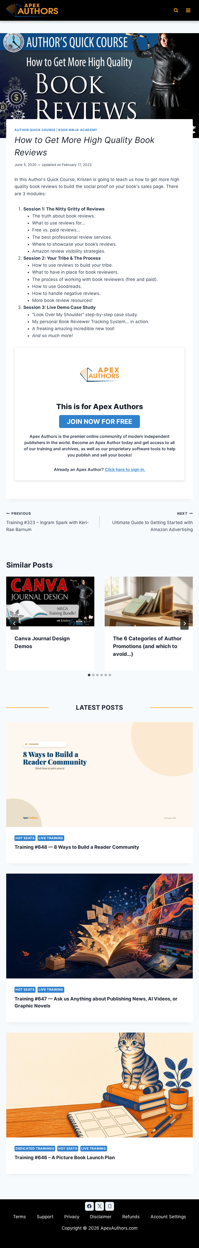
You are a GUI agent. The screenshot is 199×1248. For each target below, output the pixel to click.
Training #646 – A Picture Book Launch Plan (65, 1157)
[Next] (184, 623)
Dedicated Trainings (35, 1148)
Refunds (131, 1216)
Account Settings (168, 1216)
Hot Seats (25, 838)
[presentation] (50, 601)
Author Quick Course (35, 130)
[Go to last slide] (14, 623)
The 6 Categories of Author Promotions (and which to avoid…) (147, 646)
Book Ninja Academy (77, 130)
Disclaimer (100, 1216)
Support (45, 1216)
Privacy (71, 1216)
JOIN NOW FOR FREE (99, 421)
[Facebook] (89, 1206)
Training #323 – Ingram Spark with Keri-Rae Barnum (47, 521)
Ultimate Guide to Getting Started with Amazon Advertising (152, 521)
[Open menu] (188, 10)
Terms (19, 1216)
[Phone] (109, 1206)
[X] (99, 1206)
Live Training (51, 838)
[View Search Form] (176, 10)
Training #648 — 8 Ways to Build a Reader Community (77, 847)
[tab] (89, 675)
